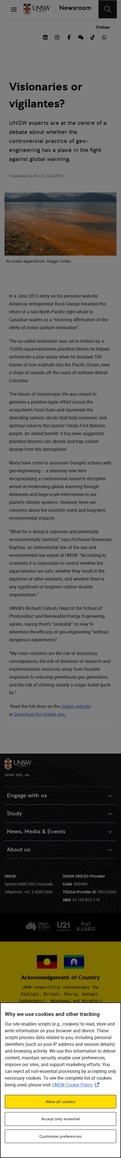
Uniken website (76, 706)
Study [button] (14, 813)
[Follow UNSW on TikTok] (92, 36)
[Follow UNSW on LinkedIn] (45, 36)
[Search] (107, 9)
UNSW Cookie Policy (77, 1085)
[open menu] (14, 9)
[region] (60, 1080)
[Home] (37, 9)
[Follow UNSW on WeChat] (81, 36)
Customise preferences (60, 1136)
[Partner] (73, 9)
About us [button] (18, 849)
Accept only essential (60, 1119)
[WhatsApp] (104, 36)
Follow (103, 27)
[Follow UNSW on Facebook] (69, 36)
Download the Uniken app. (40, 714)
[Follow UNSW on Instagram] (57, 36)
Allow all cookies (60, 1101)
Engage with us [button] (27, 795)
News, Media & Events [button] (36, 831)
